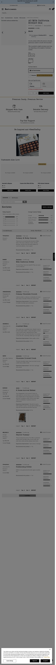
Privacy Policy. (47, 657)
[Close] (49, 649)
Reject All (35, 660)
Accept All (45, 660)
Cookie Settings (9, 660)
